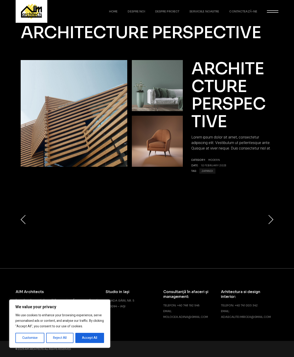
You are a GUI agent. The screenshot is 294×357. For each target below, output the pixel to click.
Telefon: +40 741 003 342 (239, 305)
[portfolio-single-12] (157, 85)
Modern (214, 159)
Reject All (60, 337)
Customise (30, 337)
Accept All (89, 337)
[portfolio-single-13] (74, 113)
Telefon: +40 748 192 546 (181, 305)
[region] (59, 323)
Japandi (207, 171)
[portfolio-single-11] (157, 141)
